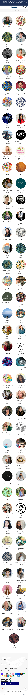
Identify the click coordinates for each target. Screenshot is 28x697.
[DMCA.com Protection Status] (4, 681)
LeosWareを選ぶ (16, 2)
